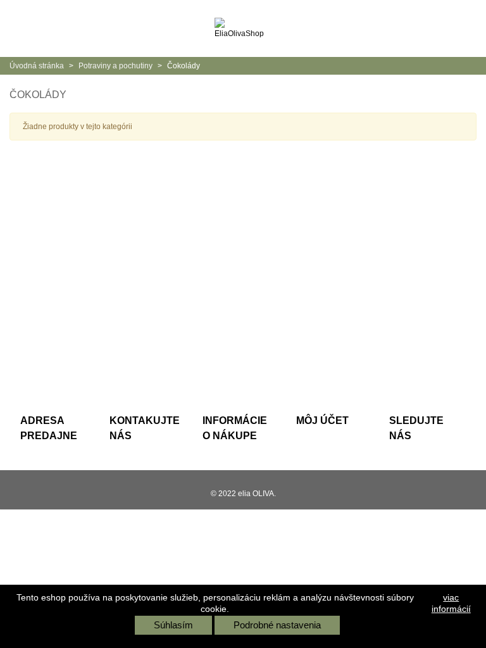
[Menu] (21, 28)
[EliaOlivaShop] (243, 28)
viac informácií (451, 603)
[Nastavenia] (464, 28)
